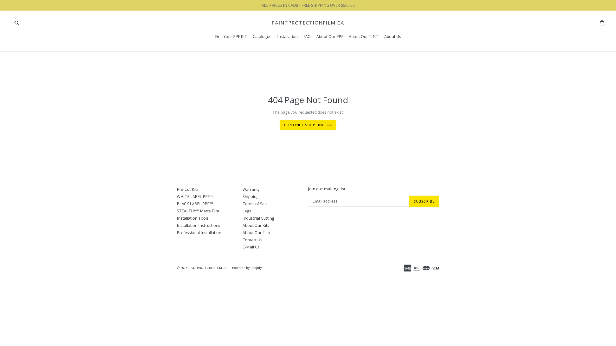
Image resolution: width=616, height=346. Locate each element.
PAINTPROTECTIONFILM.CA (308, 23)
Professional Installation (199, 232)
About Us (392, 36)
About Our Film (256, 232)
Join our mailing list (326, 188)
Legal (247, 211)
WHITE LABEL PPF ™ (195, 196)
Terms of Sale (255, 203)
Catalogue (262, 36)
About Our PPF (329, 36)
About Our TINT (364, 36)
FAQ (307, 36)
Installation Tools (193, 218)
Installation (287, 36)
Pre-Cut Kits (188, 189)
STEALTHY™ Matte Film (198, 211)
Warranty (251, 189)
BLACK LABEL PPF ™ (195, 203)
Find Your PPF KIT (231, 36)
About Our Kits (256, 225)
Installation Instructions (198, 225)
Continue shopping (304, 125)
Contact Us (252, 239)
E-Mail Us (251, 247)
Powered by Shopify (247, 268)
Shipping (251, 196)
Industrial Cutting (258, 218)
